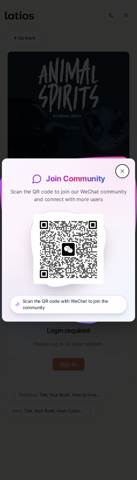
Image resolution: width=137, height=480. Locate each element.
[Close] (122, 171)
